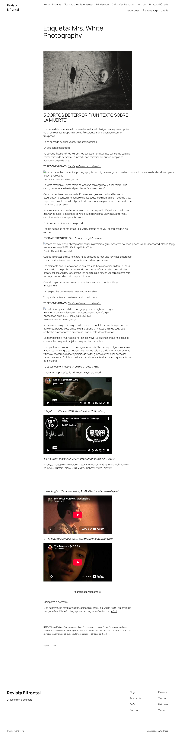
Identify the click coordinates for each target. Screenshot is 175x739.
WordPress (163, 731)
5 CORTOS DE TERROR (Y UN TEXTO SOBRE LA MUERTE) (85, 117)
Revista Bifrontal (13, 7)
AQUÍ (114, 611)
